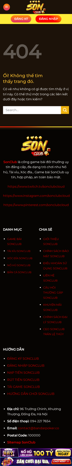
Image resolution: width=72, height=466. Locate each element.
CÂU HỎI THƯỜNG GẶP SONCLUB (53, 293)
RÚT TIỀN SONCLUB (23, 380)
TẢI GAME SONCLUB (23, 387)
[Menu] (6, 7)
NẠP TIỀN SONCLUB (23, 372)
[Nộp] (65, 110)
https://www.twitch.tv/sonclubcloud (36, 186)
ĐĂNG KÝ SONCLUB (23, 358)
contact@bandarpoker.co (38, 428)
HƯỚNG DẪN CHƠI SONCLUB (30, 394)
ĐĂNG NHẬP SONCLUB (25, 365)
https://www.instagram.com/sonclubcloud (36, 196)
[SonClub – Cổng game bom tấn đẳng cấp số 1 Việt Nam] (36, 7)
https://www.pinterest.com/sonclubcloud (36, 205)
